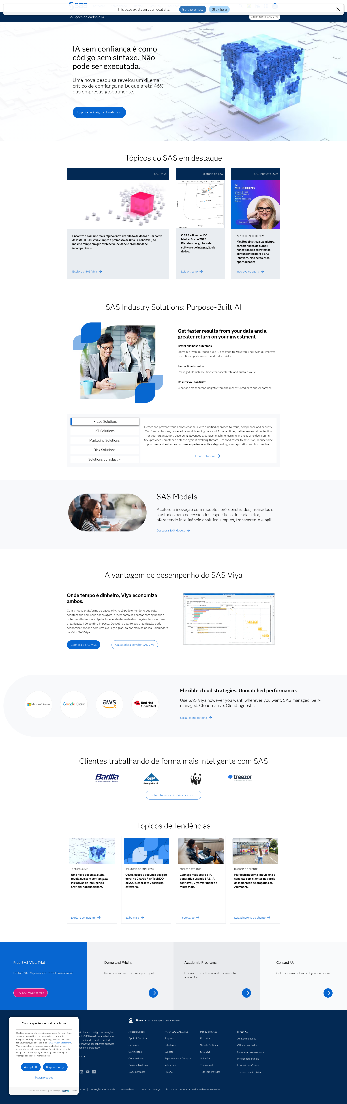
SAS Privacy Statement (60, 1042)
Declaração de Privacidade (102, 1089)
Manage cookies (44, 1077)
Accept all (30, 1067)
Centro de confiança (150, 1089)
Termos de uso (128, 1089)
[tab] (104, 421)
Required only (55, 1067)
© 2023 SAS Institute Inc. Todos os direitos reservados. (193, 1089)
